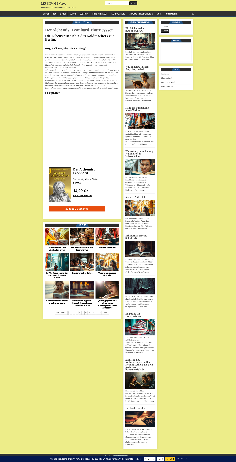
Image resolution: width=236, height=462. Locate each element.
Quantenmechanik (171, 14)
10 (86, 313)
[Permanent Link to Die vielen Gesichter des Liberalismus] (82, 236)
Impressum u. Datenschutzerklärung (141, 14)
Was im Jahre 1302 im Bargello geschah (137, 68)
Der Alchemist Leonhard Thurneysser (79, 29)
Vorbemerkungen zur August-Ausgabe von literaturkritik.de (82, 303)
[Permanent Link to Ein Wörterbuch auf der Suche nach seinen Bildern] (57, 262)
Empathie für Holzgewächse (133, 315)
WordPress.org (167, 86)
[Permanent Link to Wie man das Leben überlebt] (107, 262)
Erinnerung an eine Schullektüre (136, 237)
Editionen (63, 14)
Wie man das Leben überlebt (107, 274)
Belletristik (84, 14)
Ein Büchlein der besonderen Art (134, 29)
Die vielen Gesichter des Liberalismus (82, 248)
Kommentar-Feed (168, 82)
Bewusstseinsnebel (107, 247)
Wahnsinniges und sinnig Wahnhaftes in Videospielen (139, 153)
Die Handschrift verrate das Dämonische (57, 301)
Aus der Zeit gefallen (136, 197)
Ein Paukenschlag (135, 408)
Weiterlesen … (145, 60)
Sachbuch (73, 14)
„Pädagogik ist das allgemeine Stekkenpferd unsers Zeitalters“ (107, 304)
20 (90, 313)
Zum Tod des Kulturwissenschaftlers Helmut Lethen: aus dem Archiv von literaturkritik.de (139, 364)
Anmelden (165, 74)
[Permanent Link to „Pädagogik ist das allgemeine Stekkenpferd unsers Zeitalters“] (107, 290)
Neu (54, 14)
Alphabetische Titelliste (99, 14)
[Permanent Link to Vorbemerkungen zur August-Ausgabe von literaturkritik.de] (82, 290)
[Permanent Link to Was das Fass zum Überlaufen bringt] (57, 236)
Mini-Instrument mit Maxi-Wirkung (137, 109)
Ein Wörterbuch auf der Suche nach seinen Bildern (57, 275)
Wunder (159, 14)
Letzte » (106, 313)
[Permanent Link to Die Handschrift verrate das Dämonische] (57, 290)
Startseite (46, 14)
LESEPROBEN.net (53, 3)
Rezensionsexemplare (118, 14)
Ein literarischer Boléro (82, 273)
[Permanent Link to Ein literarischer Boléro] (82, 262)
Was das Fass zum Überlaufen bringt (57, 248)
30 (94, 313)
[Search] (193, 14)
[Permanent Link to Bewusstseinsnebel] (107, 236)
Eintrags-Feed (166, 78)
